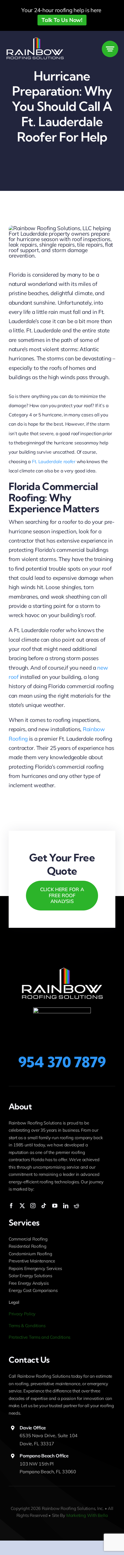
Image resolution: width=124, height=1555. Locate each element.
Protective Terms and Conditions (39, 1337)
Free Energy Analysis (28, 1283)
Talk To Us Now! (62, 19)
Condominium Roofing (30, 1253)
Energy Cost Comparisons (33, 1290)
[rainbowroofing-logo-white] (35, 39)
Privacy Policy (22, 1313)
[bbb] (62, 1010)
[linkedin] (65, 1205)
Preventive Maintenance (32, 1261)
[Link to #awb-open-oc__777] (110, 49)
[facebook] (11, 1205)
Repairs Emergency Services (35, 1268)
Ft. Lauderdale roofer (54, 461)
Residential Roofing (27, 1246)
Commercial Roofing (28, 1239)
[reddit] (76, 1205)
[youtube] (54, 1205)
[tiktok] (43, 1205)
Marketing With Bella (87, 1515)
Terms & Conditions (27, 1325)
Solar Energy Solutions (30, 1275)
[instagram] (32, 1205)
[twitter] (22, 1205)
